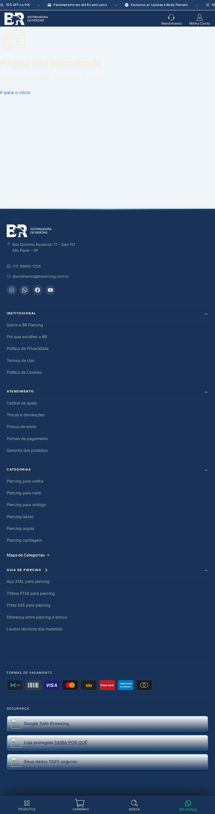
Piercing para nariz (24, 492)
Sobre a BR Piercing (25, 324)
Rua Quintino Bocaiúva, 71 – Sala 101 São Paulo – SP (43, 247)
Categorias (19, 469)
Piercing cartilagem (24, 540)
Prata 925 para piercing (28, 605)
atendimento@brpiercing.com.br (41, 276)
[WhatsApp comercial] (25, 290)
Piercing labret (20, 516)
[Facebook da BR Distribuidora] (37, 290)
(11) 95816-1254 (27, 266)
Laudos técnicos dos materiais (34, 628)
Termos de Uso (20, 360)
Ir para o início (15, 92)
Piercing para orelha (25, 481)
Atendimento (20, 391)
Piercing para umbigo (26, 504)
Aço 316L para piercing (28, 581)
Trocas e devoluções (26, 414)
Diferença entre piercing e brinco (37, 617)
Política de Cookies (24, 372)
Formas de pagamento (27, 438)
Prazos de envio (21, 426)
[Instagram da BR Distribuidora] (12, 290)
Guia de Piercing (24, 570)
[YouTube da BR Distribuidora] (50, 290)
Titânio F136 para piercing (31, 593)
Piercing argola (20, 528)
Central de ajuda (22, 403)
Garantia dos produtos (27, 450)
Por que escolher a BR (27, 336)
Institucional (21, 313)
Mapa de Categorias (26, 555)
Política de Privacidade (28, 348)
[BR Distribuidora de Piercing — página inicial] (29, 230)
